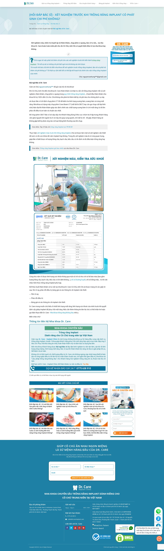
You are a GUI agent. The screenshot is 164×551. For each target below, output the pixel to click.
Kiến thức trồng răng (119, 3)
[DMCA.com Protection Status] (124, 538)
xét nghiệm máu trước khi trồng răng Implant (54, 133)
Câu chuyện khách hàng (87, 3)
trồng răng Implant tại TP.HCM (61, 127)
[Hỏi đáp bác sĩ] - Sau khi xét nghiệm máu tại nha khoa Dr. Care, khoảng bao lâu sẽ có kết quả (94, 407)
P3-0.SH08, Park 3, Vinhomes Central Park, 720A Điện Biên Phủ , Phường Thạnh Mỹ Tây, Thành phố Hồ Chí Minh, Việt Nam (45, 510)
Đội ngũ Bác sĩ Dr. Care (61, 29)
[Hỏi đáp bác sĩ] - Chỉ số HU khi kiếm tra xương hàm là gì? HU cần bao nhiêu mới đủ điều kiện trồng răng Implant (95, 431)
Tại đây (86, 364)
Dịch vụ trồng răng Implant (50, 3)
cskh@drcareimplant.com (76, 519)
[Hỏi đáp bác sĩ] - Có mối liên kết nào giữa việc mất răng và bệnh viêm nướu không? (40, 406)
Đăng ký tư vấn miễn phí (81, 478)
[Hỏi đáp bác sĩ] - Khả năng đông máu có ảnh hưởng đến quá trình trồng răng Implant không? (68, 430)
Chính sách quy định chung (111, 547)
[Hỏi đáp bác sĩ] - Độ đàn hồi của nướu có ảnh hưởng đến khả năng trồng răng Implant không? (41, 430)
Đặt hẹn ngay (123, 433)
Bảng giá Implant (104, 3)
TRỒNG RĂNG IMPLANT (86, 493)
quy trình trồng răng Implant (74, 94)
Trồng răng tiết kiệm (69, 3)
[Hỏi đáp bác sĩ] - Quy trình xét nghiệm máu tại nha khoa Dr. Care (67, 406)
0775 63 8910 (71, 516)
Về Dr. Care (133, 3)
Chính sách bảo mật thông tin (127, 547)
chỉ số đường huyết (78, 280)
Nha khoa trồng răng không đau (62, 313)
